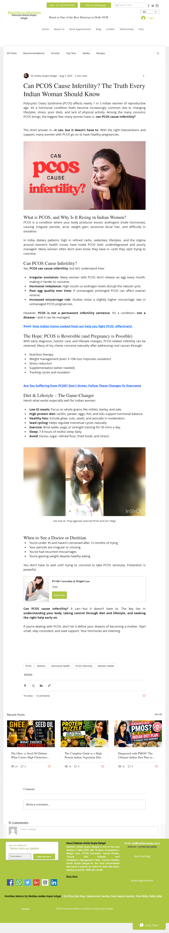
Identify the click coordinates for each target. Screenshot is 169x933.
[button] (157, 53)
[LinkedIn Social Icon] (54, 882)
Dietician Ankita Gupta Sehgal (24, 17)
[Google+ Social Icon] (36, 882)
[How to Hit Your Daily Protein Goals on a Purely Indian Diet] (84, 733)
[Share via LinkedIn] (41, 685)
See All (158, 714)
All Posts (12, 53)
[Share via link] (49, 685)
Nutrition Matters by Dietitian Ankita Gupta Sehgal (33, 896)
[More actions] (144, 76)
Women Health (106, 665)
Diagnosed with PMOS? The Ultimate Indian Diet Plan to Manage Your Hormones (135, 755)
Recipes (100, 53)
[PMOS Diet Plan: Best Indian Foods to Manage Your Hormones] (138, 733)
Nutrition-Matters (24, 13)
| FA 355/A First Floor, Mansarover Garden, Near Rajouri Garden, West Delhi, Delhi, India (112, 896)
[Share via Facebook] (25, 685)
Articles (55, 53)
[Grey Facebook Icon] (149, 6)
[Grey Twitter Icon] (153, 6)
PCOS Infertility (84, 665)
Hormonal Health (60, 665)
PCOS (29, 665)
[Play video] (84, 481)
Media (86, 53)
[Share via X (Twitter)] (33, 685)
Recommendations (34, 53)
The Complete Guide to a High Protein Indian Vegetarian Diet (83, 755)
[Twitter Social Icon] (27, 882)
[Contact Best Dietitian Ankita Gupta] (19, 882)
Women (41, 665)
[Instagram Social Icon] (45, 882)
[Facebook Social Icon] (10, 882)
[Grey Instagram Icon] (157, 6)
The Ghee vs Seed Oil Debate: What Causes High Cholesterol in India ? (29, 755)
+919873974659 (147, 846)
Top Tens (71, 53)
